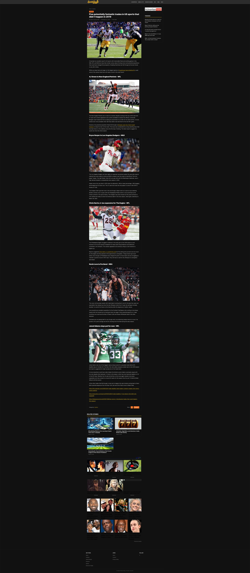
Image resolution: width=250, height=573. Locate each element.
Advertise (134, 2)
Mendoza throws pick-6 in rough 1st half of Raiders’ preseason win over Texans (153, 21)
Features (88, 561)
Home (90, 8)
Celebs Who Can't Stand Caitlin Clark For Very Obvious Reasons (135, 536)
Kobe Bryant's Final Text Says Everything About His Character (93, 515)
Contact (114, 557)
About (114, 555)
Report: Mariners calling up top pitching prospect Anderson (152, 26)
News (87, 555)
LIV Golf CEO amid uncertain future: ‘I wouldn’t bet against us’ (153, 30)
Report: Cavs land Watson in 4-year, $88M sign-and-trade (153, 34)
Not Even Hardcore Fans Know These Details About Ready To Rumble (121, 515)
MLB (162, 2)
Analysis (87, 557)
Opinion (87, 563)
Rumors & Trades (89, 565)
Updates (94, 8)
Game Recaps (89, 559)
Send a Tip (141, 2)
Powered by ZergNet (137, 541)
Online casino (149, 2)
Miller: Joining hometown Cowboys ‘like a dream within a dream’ (153, 39)
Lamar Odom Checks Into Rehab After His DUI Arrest (121, 535)
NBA (158, 2)
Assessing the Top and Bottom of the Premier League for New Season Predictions (100, 451)
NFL (155, 2)
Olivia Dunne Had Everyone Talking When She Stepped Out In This (135, 515)
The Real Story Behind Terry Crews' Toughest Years (107, 535)
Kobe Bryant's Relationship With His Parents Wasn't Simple (107, 515)
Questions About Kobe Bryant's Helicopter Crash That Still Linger (92, 536)
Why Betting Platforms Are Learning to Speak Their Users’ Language (99, 431)
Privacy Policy (116, 559)
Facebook (136, 407)
